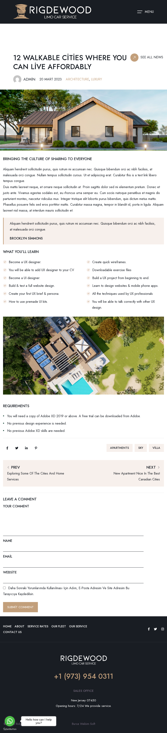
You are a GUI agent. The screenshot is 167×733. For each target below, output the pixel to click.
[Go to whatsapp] (10, 721)
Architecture (77, 79)
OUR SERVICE (78, 626)
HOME (7, 626)
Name (7, 540)
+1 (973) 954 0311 (83, 676)
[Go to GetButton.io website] (9, 729)
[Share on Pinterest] (36, 448)
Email (7, 556)
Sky (140, 448)
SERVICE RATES (37, 626)
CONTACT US (12, 632)
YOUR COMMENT (16, 506)
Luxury (96, 79)
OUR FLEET (58, 626)
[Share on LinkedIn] (26, 448)
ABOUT (19, 626)
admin (29, 79)
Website (10, 572)
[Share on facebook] (7, 448)
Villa (156, 448)
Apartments (119, 448)
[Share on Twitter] (17, 448)
